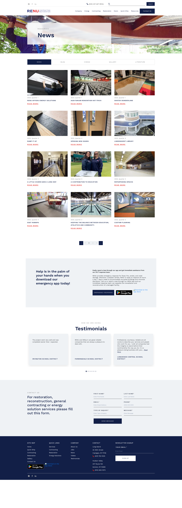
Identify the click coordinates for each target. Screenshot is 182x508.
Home (29, 447)
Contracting (96, 11)
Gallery (112, 62)
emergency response (103, 292)
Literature (140, 62)
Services (52, 447)
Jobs (72, 450)
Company (78, 11)
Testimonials (75, 458)
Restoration (107, 11)
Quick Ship (124, 11)
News (39, 62)
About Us (74, 447)
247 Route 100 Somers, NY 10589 (99, 465)
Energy (86, 11)
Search (150, 4)
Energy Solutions (55, 455)
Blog (63, 62)
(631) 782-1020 (99, 456)
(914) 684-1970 (100, 470)
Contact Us (147, 11)
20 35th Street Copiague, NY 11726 (99, 451)
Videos (87, 62)
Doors (116, 11)
